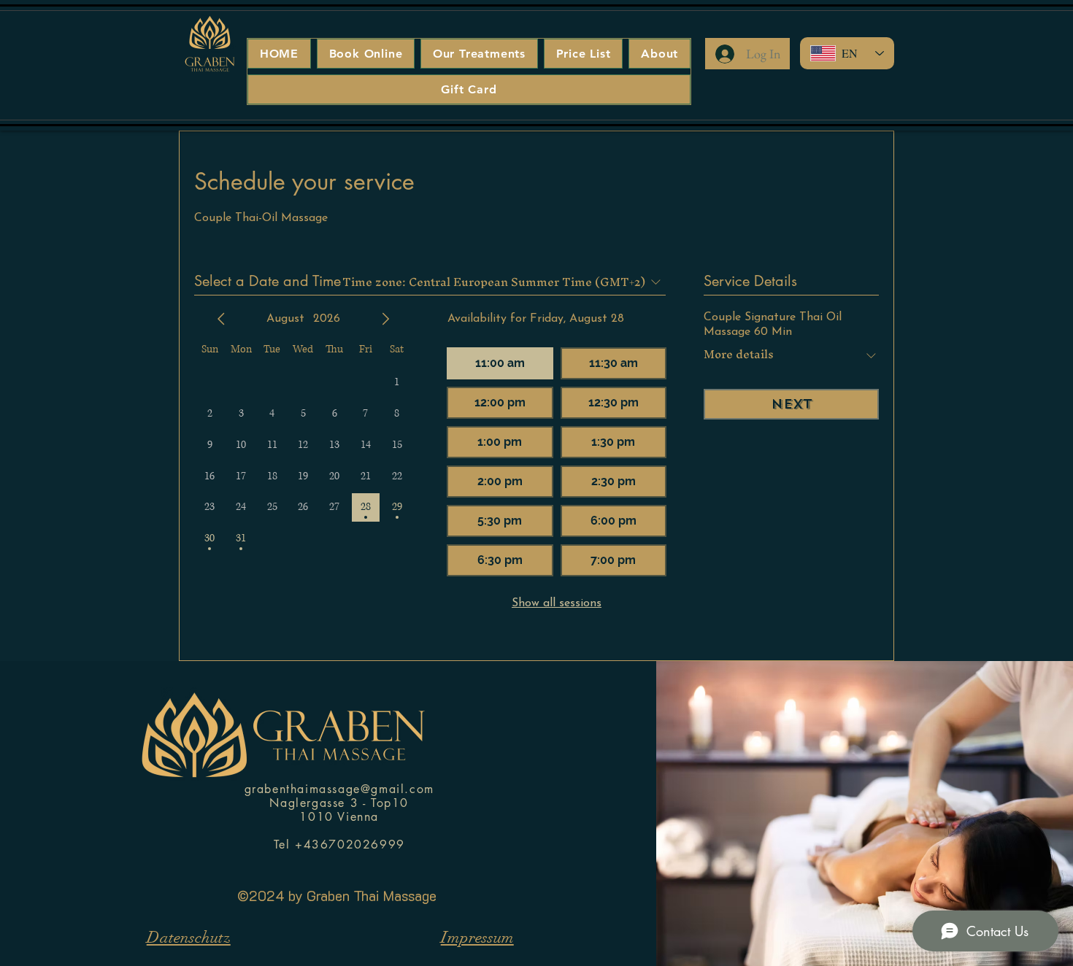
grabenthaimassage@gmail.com (339, 789)
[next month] (385, 319)
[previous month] (221, 319)
